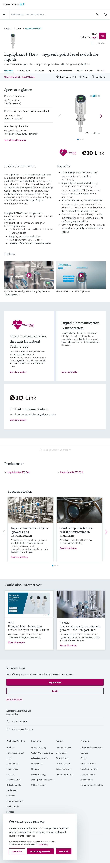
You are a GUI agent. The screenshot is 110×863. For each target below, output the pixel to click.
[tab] (9, 70)
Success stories (88, 774)
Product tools (12, 806)
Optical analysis (13, 785)
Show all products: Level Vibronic (19, 77)
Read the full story (19, 557)
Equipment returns (64, 774)
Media (11, 623)
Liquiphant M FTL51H (71, 472)
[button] (55, 682)
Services (10, 811)
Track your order (63, 769)
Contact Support (63, 747)
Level (18, 28)
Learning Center (63, 763)
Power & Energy (38, 774)
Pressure (10, 774)
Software (10, 795)
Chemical (35, 769)
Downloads (61, 752)
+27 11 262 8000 (20, 721)
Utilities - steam (38, 785)
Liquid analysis (13, 763)
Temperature (12, 769)
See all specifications (15, 140)
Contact (84, 752)
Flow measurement (15, 752)
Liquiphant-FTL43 (33, 28)
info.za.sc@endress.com (23, 729)
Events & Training (89, 769)
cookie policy (43, 844)
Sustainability (87, 779)
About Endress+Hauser (91, 747)
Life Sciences (37, 763)
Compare (101, 42)
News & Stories (88, 763)
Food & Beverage (39, 747)
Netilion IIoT (12, 790)
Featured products (14, 801)
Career (84, 758)
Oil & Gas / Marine (39, 758)
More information (18, 372)
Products (8, 28)
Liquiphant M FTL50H (19, 472)
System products (14, 779)
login (94, 37)
